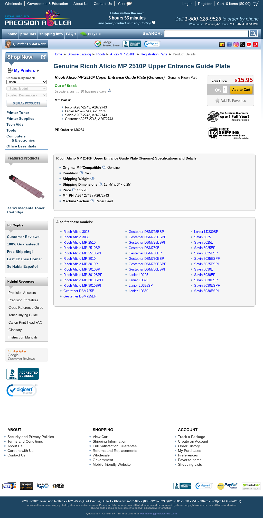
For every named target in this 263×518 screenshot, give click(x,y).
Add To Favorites (233, 101)
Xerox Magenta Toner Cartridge (25, 210)
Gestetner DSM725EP (80, 296)
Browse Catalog (79, 54)
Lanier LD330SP (206, 232)
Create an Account (193, 441)
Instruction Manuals (23, 337)
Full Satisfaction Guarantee (115, 446)
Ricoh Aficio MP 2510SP (81, 248)
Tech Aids (15, 124)
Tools (11, 130)
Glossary (15, 330)
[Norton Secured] (156, 44)
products (28, 33)
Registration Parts (154, 54)
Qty (218, 90)
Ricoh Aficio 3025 (76, 232)
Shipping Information (109, 441)
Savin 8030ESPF (207, 285)
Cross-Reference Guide (25, 308)
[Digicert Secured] (22, 390)
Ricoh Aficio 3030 (76, 237)
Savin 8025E (203, 242)
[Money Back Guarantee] (228, 121)
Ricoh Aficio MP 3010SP (81, 269)
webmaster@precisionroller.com (158, 513)
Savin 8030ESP (206, 280)
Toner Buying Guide (23, 315)
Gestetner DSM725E (78, 291)
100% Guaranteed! (23, 244)
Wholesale (13, 4)
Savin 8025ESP (206, 253)
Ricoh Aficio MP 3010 (79, 259)
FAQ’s (71, 33)
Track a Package (191, 437)
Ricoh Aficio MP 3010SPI (82, 285)
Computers (20, 138)
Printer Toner (17, 113)
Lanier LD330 (138, 291)
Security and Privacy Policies (30, 437)
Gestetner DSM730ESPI (147, 269)
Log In (187, 4)
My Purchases (189, 451)
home (12, 33)
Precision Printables (23, 300)
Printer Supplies (20, 118)
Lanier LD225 (138, 275)
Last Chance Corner (24, 259)
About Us (80, 4)
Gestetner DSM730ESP (146, 259)
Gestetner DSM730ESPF (147, 264)
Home (57, 54)
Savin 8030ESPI (206, 291)
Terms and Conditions (25, 441)
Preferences (188, 455)
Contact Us (103, 4)
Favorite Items (189, 460)
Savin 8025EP (204, 248)
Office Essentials (21, 146)
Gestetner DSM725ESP (146, 232)
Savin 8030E (203, 269)
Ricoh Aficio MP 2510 (79, 242)
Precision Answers (22, 293)
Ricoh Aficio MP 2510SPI (82, 253)
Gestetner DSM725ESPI (147, 242)
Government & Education (47, 4)
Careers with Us (20, 451)
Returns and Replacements (115, 451)
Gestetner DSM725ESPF (147, 237)
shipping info (51, 33)
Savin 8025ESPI (206, 264)
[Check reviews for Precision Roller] (26, 355)
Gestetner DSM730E (144, 248)
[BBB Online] (132, 44)
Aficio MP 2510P (122, 54)
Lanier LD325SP (141, 285)
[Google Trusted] (107, 44)
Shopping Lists (190, 464)
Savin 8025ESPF (207, 259)
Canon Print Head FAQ (25, 322)
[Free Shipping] (228, 138)
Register (205, 4)
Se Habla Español (22, 266)
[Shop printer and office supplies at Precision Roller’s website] (64, 18)
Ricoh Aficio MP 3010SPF (82, 275)
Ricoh (100, 54)
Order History (189, 446)
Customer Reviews (23, 237)
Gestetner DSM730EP (145, 253)
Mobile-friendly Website (112, 464)
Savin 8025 (202, 237)
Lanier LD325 (138, 280)
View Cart (100, 437)
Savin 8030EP (204, 275)
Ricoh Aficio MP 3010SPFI (83, 280)
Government (103, 460)
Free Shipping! (20, 252)
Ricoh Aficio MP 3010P (80, 264)
